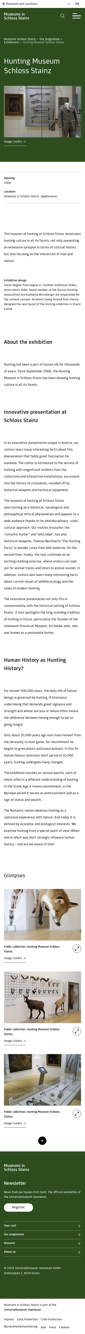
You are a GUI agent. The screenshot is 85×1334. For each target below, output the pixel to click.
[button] (62, 16)
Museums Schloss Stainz (20, 39)
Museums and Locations (21, 4)
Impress (9, 1319)
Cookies (64, 1327)
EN (77, 4)
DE (69, 4)
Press (52, 1327)
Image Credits (13, 141)
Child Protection (51, 1319)
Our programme (50, 39)
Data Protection (27, 1319)
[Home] (16, 16)
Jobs (43, 1327)
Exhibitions (11, 42)
